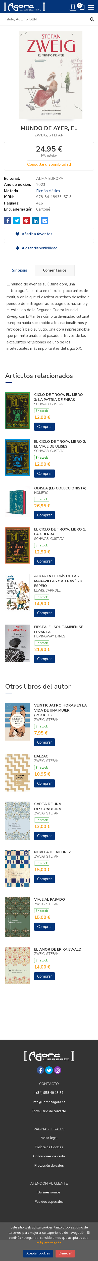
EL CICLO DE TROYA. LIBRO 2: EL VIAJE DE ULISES (60, 444)
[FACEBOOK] (40, 1070)
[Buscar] (92, 19)
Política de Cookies (49, 1147)
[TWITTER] (49, 1070)
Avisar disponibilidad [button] (39, 248)
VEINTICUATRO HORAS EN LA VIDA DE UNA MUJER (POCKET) (60, 710)
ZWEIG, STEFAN (49, 135)
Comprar (44, 426)
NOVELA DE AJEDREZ (52, 852)
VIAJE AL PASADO (49, 899)
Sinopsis (19, 270)
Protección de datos (49, 1165)
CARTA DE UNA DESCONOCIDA (47, 806)
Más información (49, 1243)
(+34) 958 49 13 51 (49, 1093)
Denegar (65, 1253)
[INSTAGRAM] (57, 1070)
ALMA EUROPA (49, 178)
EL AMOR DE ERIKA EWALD (57, 949)
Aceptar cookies (38, 1253)
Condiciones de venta (49, 1156)
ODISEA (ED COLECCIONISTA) (60, 488)
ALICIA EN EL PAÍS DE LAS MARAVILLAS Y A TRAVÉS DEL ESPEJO (60, 581)
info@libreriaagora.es (49, 1102)
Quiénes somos (49, 1192)
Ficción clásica (48, 190)
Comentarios (55, 270)
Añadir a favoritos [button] (37, 234)
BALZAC (41, 756)
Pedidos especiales (49, 1201)
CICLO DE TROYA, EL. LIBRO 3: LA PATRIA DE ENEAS (58, 397)
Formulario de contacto (49, 1111)
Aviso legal (49, 1138)
